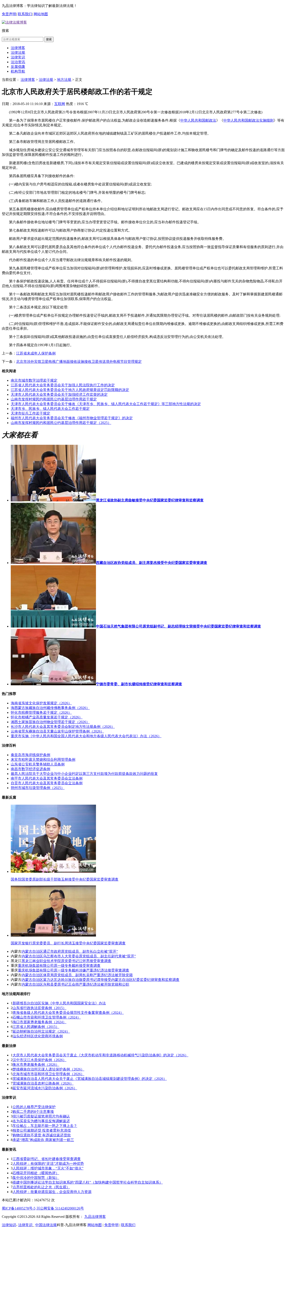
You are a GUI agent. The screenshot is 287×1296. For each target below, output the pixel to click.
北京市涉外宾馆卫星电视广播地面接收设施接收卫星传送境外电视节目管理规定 (79, 361)
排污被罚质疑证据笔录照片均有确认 (41, 1116)
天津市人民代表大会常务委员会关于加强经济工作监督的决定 (59, 394)
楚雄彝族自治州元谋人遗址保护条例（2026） (48, 1069)
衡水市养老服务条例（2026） (36, 1064)
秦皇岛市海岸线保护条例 (30, 755)
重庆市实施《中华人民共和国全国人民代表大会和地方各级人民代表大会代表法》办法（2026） (86, 736)
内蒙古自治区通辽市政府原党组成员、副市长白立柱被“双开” (70, 951)
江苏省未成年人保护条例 (36, 353)
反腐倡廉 (18, 67)
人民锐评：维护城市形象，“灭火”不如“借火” (48, 1168)
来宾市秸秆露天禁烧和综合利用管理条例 (43, 759)
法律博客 (18, 48)
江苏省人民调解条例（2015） (36, 1027)
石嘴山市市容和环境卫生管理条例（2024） (47, 1017)
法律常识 (18, 57)
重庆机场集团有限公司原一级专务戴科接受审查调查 (59, 965)
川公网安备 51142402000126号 (60, 1208)
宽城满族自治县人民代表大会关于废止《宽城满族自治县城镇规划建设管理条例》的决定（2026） (90, 1079)
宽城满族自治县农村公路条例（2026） (43, 1083)
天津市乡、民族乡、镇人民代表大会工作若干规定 (50, 409)
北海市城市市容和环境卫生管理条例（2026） (48, 1074)
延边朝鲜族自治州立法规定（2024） (41, 1031)
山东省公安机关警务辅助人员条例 (38, 764)
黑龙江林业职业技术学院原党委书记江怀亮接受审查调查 (66, 961)
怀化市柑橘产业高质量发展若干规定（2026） (47, 717)
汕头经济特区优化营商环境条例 (38, 1036)
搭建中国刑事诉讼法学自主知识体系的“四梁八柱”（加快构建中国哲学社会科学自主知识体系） (88, 1182)
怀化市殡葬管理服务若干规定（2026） (41, 712)
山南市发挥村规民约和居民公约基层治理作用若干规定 (54, 399)
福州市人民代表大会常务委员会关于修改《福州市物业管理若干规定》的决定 (72, 418)
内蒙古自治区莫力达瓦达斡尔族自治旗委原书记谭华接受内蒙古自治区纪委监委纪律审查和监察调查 (100, 980)
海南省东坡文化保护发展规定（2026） (41, 703)
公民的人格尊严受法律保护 (34, 1107)
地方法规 (64, 80)
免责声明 (9, 14)
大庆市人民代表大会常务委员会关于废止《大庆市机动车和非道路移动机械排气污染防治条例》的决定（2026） (100, 1055)
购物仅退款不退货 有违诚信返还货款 (42, 1135)
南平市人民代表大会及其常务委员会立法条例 (47, 778)
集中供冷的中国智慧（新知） (36, 1178)
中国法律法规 (46, 1225)
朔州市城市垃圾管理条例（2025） (38, 788)
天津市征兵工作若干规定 (30, 413)
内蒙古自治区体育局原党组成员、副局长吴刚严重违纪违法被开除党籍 (77, 975)
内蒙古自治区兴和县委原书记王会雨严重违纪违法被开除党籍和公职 (75, 984)
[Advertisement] (143, 1262)
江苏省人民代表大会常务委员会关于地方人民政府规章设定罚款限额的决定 (70, 390)
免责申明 (111, 1225)
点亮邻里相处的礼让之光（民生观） (41, 1187)
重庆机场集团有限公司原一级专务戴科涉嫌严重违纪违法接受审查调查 (73, 970)
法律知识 (9, 1225)
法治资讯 (18, 62)
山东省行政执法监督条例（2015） (39, 1008)
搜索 (49, 39)
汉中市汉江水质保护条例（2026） (39, 1060)
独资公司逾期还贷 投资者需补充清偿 (42, 1130)
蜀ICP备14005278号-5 (18, 1208)
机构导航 (18, 71)
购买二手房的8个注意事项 (33, 1111)
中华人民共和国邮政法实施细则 (248, 120)
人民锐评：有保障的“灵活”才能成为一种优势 (48, 1163)
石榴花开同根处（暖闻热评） (36, 1173)
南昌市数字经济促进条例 (30, 769)
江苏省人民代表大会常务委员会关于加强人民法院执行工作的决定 (63, 385)
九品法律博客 (95, 1217)
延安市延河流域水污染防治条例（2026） (45, 1088)
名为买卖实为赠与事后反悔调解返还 (41, 1121)
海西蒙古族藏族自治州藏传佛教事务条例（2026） (50, 708)
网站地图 (41, 14)
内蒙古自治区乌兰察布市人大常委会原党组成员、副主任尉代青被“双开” (79, 956)
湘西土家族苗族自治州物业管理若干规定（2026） (50, 722)
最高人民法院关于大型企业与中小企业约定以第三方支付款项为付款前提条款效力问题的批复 (84, 774)
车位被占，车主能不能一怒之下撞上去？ (45, 1126)
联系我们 (25, 14)
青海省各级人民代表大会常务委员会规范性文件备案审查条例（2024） (68, 1012)
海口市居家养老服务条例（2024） (39, 1022)
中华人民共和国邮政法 (198, 120)
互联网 (59, 104)
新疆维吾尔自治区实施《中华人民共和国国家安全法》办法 (59, 1003)
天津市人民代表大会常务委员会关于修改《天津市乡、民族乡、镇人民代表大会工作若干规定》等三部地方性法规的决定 (106, 404)
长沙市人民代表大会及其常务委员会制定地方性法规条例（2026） (63, 727)
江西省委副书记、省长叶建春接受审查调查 (47, 1159)
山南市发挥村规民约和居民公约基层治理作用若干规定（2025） (61, 423)
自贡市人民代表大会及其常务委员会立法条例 (47, 783)
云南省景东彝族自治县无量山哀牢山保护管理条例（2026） (57, 731)
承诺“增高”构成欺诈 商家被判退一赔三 (43, 1140)
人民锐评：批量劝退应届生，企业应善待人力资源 (52, 1192)
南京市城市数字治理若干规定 (34, 380)
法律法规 (18, 52)
